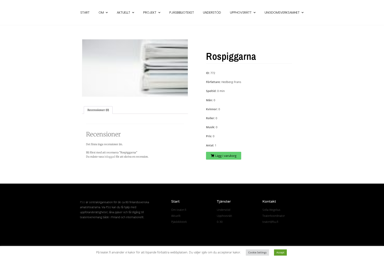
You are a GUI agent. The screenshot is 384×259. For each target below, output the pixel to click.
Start (85, 12)
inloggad (109, 156)
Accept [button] (280, 252)
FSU (82, 202)
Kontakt (269, 201)
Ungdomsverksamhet (282, 12)
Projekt (149, 12)
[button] (223, 156)
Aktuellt (123, 12)
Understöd (212, 12)
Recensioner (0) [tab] (98, 110)
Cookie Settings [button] (257, 252)
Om (101, 12)
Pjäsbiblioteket (181, 12)
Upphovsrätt (241, 12)
